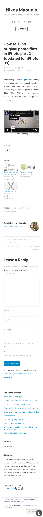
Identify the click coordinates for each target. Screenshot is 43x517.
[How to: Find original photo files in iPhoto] (11, 167)
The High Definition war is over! (15, 433)
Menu (23, 29)
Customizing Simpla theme (13, 419)
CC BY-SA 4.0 (9, 488)
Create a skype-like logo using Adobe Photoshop (21, 412)
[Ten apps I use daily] (27, 167)
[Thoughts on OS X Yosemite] (11, 186)
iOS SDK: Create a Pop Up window (17, 404)
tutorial (7, 211)
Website (7, 330)
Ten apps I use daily (26, 172)
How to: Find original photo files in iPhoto (11, 173)
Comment (9, 273)
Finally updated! (9, 415)
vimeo (13, 211)
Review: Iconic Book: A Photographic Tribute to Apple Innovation (21, 428)
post (26, 79)
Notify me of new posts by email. (19, 356)
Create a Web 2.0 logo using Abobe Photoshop (21, 408)
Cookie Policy (8, 507)
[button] (39, 513)
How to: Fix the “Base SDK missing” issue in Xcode (19, 240)
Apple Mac (21, 68)
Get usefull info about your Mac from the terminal (23, 247)
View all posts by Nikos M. (13, 226)
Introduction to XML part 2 (14, 396)
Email (7, 320)
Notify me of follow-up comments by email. (20, 345)
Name (7, 310)
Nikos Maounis (21, 9)
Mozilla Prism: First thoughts (14, 423)
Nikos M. (9, 68)
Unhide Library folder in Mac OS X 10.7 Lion (20, 400)
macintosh (23, 208)
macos (32, 208)
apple (15, 208)
